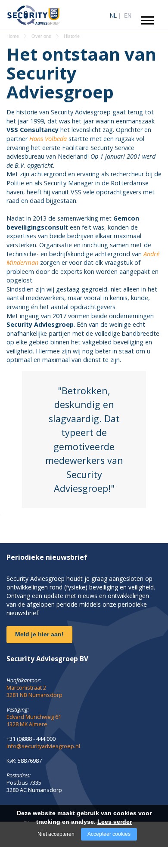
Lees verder (114, 821)
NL (113, 15)
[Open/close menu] (147, 20)
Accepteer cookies (109, 834)
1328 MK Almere (26, 724)
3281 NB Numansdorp (34, 695)
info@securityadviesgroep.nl (43, 746)
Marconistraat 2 (26, 687)
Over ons (41, 36)
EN (127, 15)
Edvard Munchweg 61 (33, 717)
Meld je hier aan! (39, 634)
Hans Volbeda (48, 139)
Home (12, 36)
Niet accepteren (56, 834)
